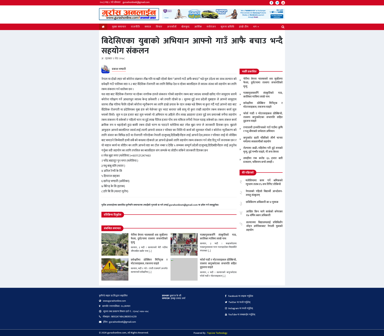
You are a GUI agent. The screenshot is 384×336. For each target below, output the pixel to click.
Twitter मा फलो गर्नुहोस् (239, 302)
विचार (159, 26)
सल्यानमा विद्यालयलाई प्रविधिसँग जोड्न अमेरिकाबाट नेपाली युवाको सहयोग (264, 226)
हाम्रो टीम (243, 26)
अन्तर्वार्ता (172, 26)
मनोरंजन (211, 26)
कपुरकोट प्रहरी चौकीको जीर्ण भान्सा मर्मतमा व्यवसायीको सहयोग (263, 140)
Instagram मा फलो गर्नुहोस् (240, 308)
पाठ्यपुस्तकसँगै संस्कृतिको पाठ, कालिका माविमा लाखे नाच (218, 237)
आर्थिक (198, 26)
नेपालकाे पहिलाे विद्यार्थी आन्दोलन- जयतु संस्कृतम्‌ (264, 193)
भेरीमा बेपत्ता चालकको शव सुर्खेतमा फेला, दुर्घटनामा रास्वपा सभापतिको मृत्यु (149, 239)
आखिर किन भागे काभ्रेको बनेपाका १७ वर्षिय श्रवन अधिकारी (264, 213)
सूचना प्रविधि (227, 26)
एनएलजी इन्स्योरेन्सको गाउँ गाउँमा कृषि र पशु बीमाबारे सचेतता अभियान (263, 129)
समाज (148, 26)
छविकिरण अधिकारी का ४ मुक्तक (262, 202)
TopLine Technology (217, 333)
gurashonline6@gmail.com (136, 2)
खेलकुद (185, 26)
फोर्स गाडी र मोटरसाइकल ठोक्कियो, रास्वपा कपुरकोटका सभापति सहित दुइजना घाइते (218, 264)
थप (255, 26)
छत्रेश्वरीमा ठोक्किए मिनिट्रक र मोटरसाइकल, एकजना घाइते (149, 262)
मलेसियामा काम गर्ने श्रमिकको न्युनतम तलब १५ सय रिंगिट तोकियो (264, 182)
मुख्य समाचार (119, 26)
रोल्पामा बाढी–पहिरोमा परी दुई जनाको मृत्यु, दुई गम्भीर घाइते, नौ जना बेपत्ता (263, 150)
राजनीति (135, 26)
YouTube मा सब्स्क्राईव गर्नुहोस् (241, 315)
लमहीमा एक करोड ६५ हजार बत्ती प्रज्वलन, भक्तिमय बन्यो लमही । (263, 160)
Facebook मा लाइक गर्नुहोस (240, 296)
